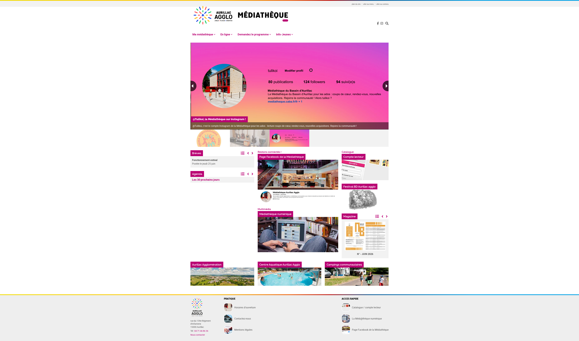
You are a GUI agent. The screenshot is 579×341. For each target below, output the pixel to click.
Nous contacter (197, 334)
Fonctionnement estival (204, 160)
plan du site (356, 4)
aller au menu (368, 4)
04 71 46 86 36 (201, 331)
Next (386, 86)
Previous (193, 86)
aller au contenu (383, 4)
